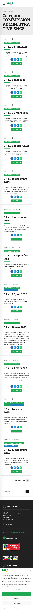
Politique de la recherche (11, 290)
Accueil (4, 11)
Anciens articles (20, 480)
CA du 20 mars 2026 (16, 112)
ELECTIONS (7, 405)
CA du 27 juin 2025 (15, 294)
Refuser (16, 598)
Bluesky (18, 532)
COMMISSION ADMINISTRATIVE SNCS (12, 42)
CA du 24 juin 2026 (15, 46)
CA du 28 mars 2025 (16, 368)
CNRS (6, 402)
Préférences (16, 603)
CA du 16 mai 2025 (15, 327)
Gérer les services (16, 589)
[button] (30, 571)
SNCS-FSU (8, 39)
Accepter (16, 594)
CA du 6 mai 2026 (14, 79)
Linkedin (22, 532)
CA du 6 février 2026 (16, 145)
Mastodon (13, 532)
